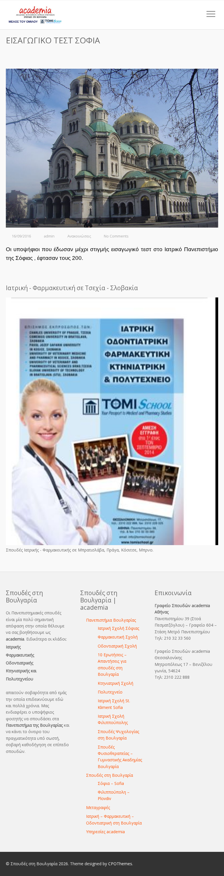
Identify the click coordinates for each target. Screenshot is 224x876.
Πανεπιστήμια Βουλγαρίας (111, 620)
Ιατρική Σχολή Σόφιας (118, 628)
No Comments (116, 236)
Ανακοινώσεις (79, 236)
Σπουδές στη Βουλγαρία (109, 775)
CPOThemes (120, 863)
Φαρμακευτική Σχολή (118, 637)
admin (49, 236)
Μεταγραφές (98, 807)
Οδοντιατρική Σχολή (117, 646)
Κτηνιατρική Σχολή (115, 683)
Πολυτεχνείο (110, 692)
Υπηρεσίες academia (105, 831)
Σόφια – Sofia (111, 783)
